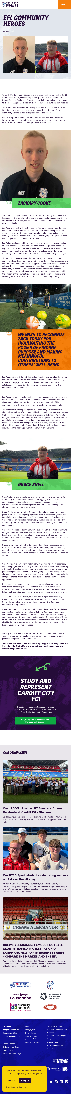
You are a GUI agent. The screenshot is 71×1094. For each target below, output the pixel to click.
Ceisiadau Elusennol (55, 1045)
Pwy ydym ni (30, 1030)
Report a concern (9, 1044)
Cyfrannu (7, 1026)
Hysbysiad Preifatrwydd (56, 1035)
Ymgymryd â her (10, 1033)
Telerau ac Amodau (54, 1026)
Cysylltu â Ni (8, 1050)
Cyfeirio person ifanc (11, 1047)
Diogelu (50, 1039)
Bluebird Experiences (11, 1036)
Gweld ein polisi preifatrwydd (16, 1087)
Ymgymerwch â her (11, 1030)
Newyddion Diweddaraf (34, 1042)
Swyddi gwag (52, 1042)
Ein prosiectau (30, 1033)
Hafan (27, 1026)
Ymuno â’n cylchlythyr (12, 1054)
